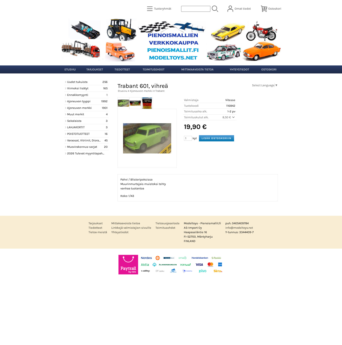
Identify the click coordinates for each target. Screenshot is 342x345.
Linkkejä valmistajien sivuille (131, 227)
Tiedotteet (122, 69)
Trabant (160, 90)
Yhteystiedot (239, 69)
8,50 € (227, 117)
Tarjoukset (94, 69)
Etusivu (70, 69)
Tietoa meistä (98, 232)
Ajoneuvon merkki (141, 90)
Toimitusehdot (153, 69)
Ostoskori (269, 69)
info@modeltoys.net (239, 227)
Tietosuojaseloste (168, 223)
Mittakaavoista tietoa (197, 69)
